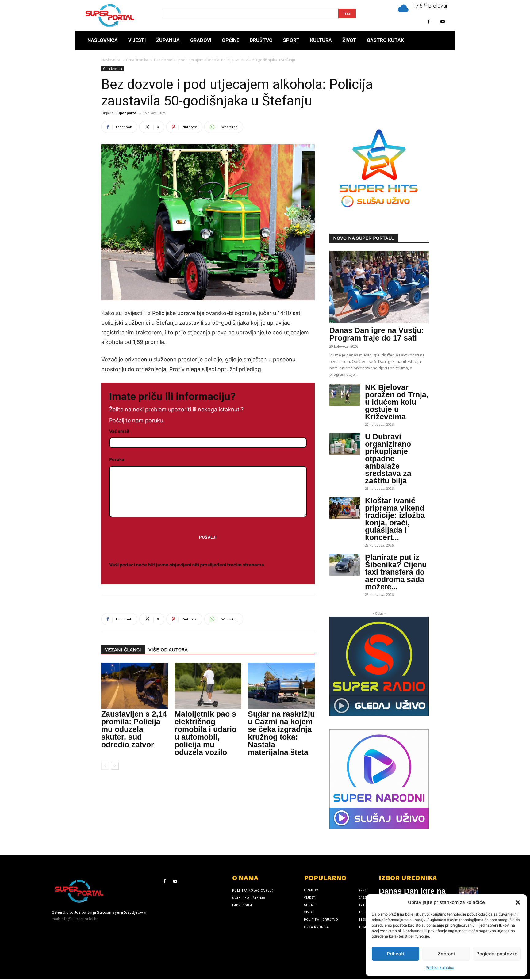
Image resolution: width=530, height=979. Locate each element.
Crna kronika (137, 60)
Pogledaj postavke (496, 954)
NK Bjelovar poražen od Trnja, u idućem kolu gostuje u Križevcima (396, 402)
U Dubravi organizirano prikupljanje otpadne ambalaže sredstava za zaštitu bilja (388, 458)
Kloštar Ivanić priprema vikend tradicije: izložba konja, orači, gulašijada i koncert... (395, 519)
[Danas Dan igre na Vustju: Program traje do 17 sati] (379, 287)
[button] (518, 902)
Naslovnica (110, 60)
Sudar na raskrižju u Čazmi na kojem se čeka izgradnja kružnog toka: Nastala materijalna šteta (281, 733)
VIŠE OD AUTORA (168, 650)
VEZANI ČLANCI (123, 650)
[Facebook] (428, 21)
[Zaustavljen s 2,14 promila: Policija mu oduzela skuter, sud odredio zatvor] (134, 686)
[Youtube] (442, 21)
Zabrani (446, 954)
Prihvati (395, 954)
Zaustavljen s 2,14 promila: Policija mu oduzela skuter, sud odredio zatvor (134, 729)
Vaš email (119, 431)
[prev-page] (105, 766)
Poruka (116, 459)
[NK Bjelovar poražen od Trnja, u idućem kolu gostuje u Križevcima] (344, 395)
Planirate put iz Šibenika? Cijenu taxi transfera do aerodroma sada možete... (396, 572)
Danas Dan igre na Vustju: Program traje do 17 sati (376, 334)
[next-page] (115, 766)
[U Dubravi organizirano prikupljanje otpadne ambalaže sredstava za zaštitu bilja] (344, 444)
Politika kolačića (440, 967)
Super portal (126, 113)
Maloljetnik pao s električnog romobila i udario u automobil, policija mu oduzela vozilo (205, 733)
